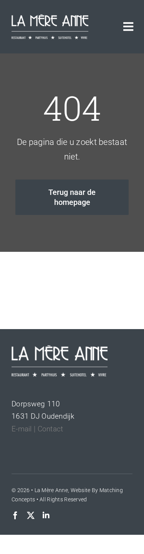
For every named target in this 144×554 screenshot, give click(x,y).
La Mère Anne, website (63, 490)
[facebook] (15, 515)
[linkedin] (46, 515)
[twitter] (31, 515)
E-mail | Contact (37, 428)
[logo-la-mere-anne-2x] (50, 17)
